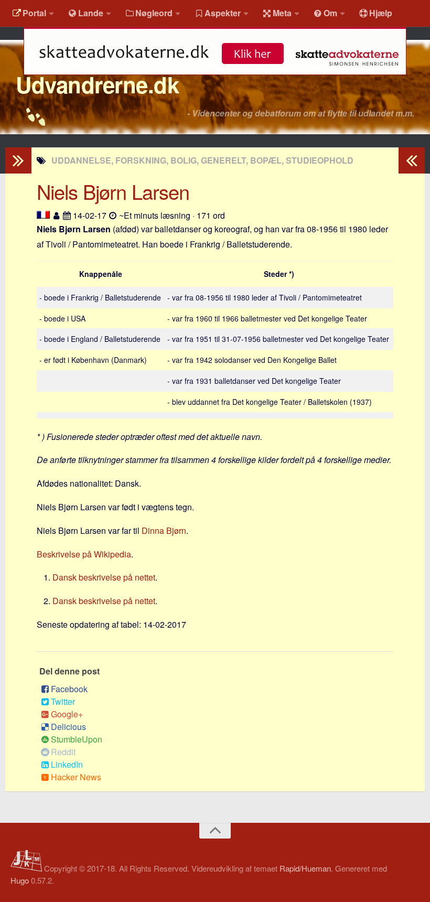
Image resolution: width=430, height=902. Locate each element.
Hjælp (380, 13)
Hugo (19, 880)
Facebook (69, 689)
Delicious (68, 727)
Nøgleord (154, 13)
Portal (34, 13)
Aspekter (223, 13)
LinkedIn (67, 764)
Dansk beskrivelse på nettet (103, 577)
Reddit (63, 752)
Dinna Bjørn (164, 530)
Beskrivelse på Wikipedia (84, 554)
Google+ (67, 714)
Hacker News (76, 777)
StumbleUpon (76, 739)
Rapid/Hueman (305, 868)
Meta (282, 13)
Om (330, 13)
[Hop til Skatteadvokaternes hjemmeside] (215, 80)
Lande (90, 13)
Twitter (63, 701)
